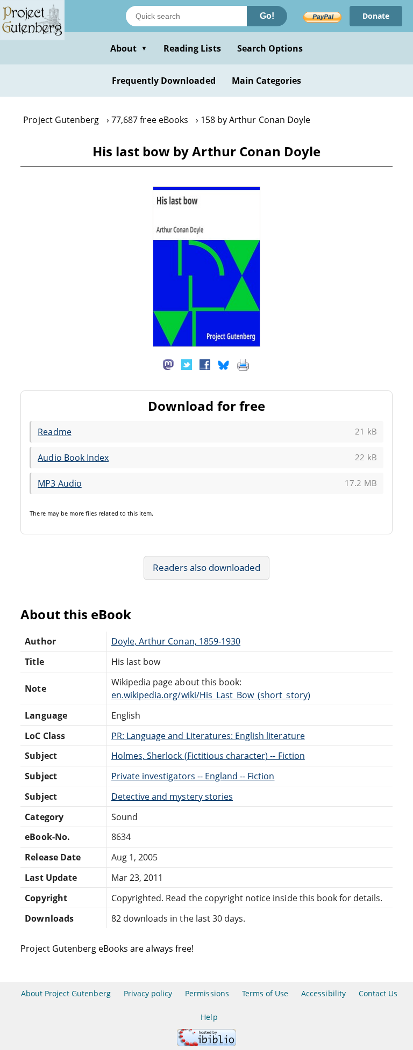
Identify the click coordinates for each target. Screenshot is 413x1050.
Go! (267, 15)
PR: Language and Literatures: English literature (208, 736)
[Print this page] (243, 364)
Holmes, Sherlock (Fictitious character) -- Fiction (208, 756)
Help (209, 1017)
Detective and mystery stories (172, 796)
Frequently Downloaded (164, 80)
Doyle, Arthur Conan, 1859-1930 (175, 641)
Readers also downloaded (207, 567)
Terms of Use (265, 993)
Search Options (270, 48)
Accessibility (323, 993)
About (128, 48)
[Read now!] (206, 344)
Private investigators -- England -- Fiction (193, 776)
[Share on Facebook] (205, 364)
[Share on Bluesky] (224, 364)
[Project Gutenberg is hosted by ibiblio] (206, 1043)
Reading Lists (192, 48)
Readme (54, 432)
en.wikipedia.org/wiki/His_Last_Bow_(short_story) (210, 695)
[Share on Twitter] (186, 364)
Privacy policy (148, 993)
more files (83, 513)
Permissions (207, 993)
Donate (375, 16)
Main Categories (267, 80)
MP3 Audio (59, 483)
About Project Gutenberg (66, 993)
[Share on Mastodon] (168, 364)
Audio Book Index (73, 458)
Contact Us (378, 993)
